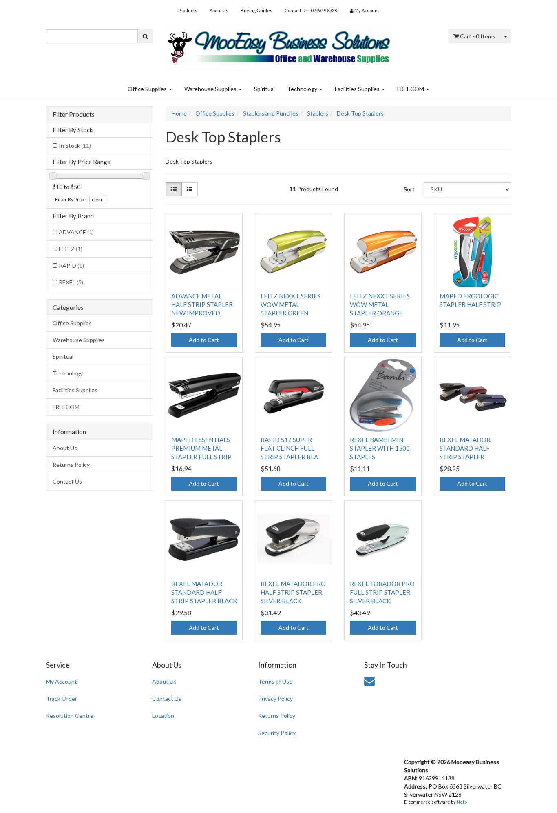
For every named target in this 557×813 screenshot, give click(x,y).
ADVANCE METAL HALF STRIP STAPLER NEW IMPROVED (202, 304)
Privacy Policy (275, 698)
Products (187, 10)
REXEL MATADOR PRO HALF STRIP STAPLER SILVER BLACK (293, 592)
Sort (409, 189)
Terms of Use (275, 681)
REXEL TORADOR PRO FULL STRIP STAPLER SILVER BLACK (382, 592)
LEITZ (70, 248)
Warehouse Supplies (211, 88)
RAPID (71, 265)
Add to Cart (204, 339)
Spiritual (264, 88)
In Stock (75, 145)
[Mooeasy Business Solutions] (278, 45)
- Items (477, 36)
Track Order (61, 698)
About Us (219, 10)
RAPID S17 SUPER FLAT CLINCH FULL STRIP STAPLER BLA (289, 448)
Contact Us (67, 481)
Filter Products (74, 114)
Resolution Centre (69, 715)
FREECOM (411, 88)
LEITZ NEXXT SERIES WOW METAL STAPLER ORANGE (380, 304)
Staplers (317, 113)
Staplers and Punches (270, 113)
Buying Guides (256, 10)
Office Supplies (148, 88)
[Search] (145, 36)
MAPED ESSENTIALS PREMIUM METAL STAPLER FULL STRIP (201, 448)
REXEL (71, 282)
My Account (61, 681)
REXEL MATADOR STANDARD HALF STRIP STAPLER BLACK (204, 592)
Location (163, 715)
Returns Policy (71, 464)
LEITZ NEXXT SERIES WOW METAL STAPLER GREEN (290, 304)
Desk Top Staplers (360, 113)
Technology (302, 88)
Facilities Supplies (358, 88)
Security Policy (277, 732)
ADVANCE (76, 232)
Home (179, 113)
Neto (462, 801)
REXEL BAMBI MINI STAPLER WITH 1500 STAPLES (380, 448)
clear (97, 199)
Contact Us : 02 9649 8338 (311, 10)
